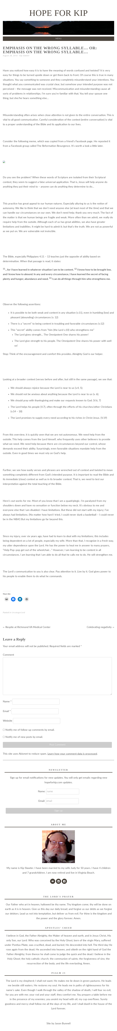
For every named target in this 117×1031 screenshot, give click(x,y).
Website (7, 721)
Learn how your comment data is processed (72, 754)
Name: (42, 791)
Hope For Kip (58, 13)
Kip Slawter (24, 55)
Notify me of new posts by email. (24, 737)
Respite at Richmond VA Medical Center (27, 627)
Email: (41, 801)
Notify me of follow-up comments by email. (30, 730)
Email (7, 711)
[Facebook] (64, 881)
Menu (58, 39)
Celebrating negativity (100, 627)
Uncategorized (18, 612)
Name (7, 701)
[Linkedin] (58, 881)
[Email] (52, 881)
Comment (8, 655)
